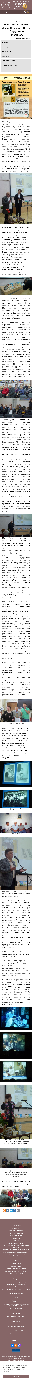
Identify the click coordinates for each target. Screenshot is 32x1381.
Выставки (5, 56)
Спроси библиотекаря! (16, 1266)
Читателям (16, 1313)
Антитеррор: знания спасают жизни (16, 1333)
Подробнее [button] (6, 1371)
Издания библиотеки (9, 61)
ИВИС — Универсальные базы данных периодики (16, 1282)
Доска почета (16, 1238)
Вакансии (16, 1240)
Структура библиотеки (16, 1233)
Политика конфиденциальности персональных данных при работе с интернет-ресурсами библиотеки (16, 1254)
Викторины (6, 70)
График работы (16, 1228)
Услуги (16, 1260)
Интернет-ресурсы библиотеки (16, 1284)
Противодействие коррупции (16, 1243)
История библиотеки (16, 1235)
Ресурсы (16, 1279)
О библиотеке (16, 1225)
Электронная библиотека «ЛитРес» (16, 1287)
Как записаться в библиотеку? (16, 1316)
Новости (5, 42)
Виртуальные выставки (10, 65)
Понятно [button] (16, 1376)
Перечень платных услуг (16, 1273)
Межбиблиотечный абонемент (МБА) (16, 1271)
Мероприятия (6, 51)
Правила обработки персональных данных (16, 1249)
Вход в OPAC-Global (16, 1308)
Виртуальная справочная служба (16, 1268)
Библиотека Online (16, 1263)
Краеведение (6, 47)
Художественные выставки (16, 1326)
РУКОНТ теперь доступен (16, 1293)
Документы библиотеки (16, 1230)
